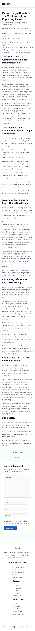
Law (17, 590)
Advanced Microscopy (17, 572)
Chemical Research (17, 575)
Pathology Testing (17, 577)
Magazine (18, 593)
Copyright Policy (18, 609)
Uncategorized (19, 23)
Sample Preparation (17, 567)
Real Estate (17, 588)
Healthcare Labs (17, 570)
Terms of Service (17, 614)
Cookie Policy (17, 606)
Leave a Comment (7, 23)
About (17, 604)
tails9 (6, 3)
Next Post (17, 457)
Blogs (17, 585)
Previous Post (17, 452)
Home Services (17, 596)
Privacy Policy (17, 611)
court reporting (14, 28)
